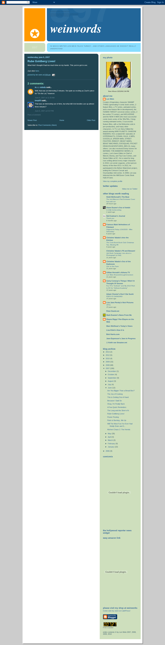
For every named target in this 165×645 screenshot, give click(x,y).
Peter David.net (112, 311)
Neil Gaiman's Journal (115, 216)
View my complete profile (112, 181)
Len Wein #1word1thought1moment (119, 275)
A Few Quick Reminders (116, 407)
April (110, 437)
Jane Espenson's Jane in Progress (121, 338)
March (110, 440)
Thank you (110, 218)
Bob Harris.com (113, 334)
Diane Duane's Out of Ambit (118, 208)
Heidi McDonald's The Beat (117, 197)
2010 (108, 358)
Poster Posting (113, 417)
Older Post (91, 120)
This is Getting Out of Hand (118, 397)
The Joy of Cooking (115, 394)
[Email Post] (53, 75)
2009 (108, 362)
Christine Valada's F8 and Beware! (120, 251)
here (37, 71)
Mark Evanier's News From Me (119, 315)
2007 (108, 368)
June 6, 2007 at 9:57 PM (44, 111)
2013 (108, 352)
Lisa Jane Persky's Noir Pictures (119, 302)
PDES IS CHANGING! (114, 296)
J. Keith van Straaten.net (116, 342)
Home (61, 120)
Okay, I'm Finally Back (116, 404)
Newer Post (32, 120)
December (112, 371)
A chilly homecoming (113, 210)
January (111, 447)
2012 (108, 355)
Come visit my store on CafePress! (116, 611)
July (110, 384)
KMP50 (38, 100)
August (111, 381)
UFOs (108, 305)
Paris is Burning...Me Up (116, 420)
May (110, 434)
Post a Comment (34, 115)
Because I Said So (114, 401)
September (112, 378)
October (111, 374)
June (110, 388)
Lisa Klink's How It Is (115, 330)
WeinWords (76, 28)
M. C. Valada (40, 87)
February (112, 444)
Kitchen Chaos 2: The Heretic (118, 429)
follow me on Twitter (129, 189)
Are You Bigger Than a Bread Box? (121, 391)
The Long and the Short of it (118, 410)
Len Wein (110, 99)
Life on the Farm (112, 266)
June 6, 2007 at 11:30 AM (44, 98)
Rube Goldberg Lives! (41, 61)
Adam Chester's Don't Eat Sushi (120, 294)
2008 (108, 365)
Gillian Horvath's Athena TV (118, 272)
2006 (108, 451)
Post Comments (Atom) (47, 125)
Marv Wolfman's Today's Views (119, 326)
